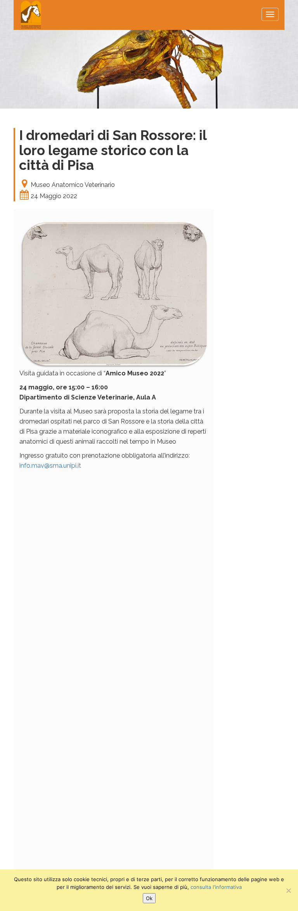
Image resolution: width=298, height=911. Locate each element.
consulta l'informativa (216, 887)
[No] (288, 890)
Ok (149, 898)
